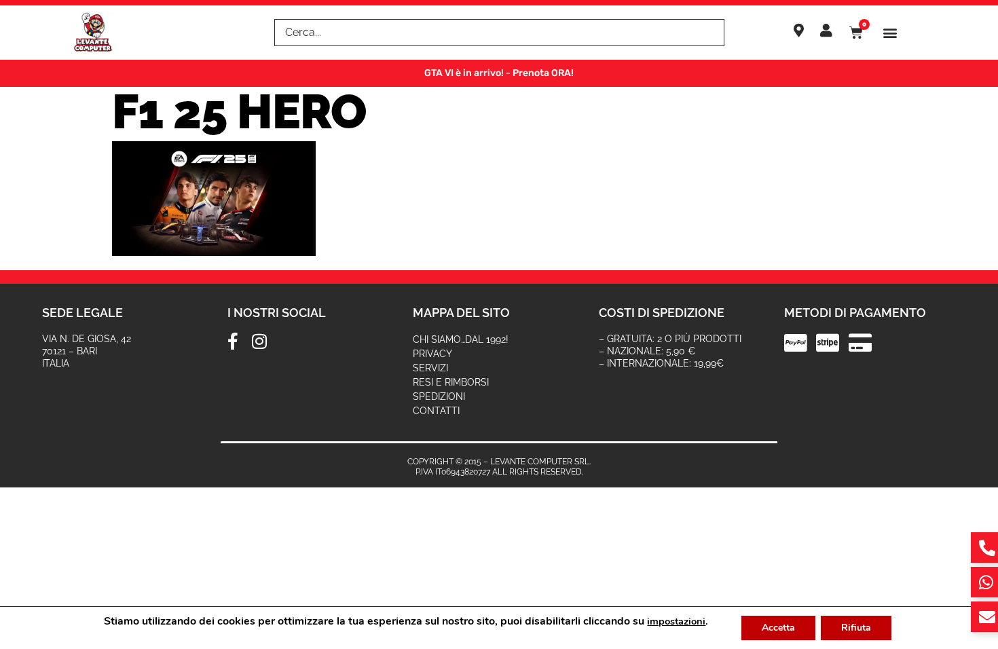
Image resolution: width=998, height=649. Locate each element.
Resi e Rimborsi (451, 382)
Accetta (778, 627)
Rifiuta (856, 627)
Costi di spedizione (661, 312)
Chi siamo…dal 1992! (461, 339)
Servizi (430, 368)
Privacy (432, 353)
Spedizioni (439, 396)
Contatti (436, 410)
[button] (890, 33)
